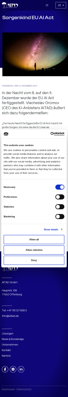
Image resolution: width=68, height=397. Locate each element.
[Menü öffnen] (47, 5)
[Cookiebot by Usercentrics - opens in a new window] (50, 134)
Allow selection (34, 250)
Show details (51, 229)
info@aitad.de (10, 315)
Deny (34, 260)
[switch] (59, 196)
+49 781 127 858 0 (17, 310)
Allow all (34, 239)
